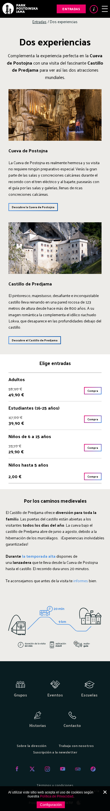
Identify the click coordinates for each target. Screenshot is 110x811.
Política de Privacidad (56, 796)
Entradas (71, 9)
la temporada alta (38, 556)
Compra (92, 390)
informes (80, 580)
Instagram (47, 769)
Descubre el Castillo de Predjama (35, 340)
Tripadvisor (78, 769)
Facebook (17, 769)
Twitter (32, 769)
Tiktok (93, 769)
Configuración (51, 805)
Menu (105, 9)
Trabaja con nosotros (76, 745)
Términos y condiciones (55, 785)
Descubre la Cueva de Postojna (33, 207)
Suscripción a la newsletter (55, 752)
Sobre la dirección (31, 745)
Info (94, 9)
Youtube (62, 769)
